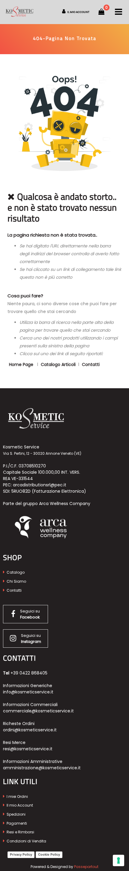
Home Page (21, 364)
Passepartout (86, 866)
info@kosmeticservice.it (28, 692)
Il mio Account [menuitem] (19, 805)
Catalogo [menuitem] (15, 572)
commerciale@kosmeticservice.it (38, 711)
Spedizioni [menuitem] (16, 814)
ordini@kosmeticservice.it (30, 730)
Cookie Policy (49, 854)
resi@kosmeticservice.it (27, 749)
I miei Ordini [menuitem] (17, 796)
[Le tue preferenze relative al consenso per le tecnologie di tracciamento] (118, 860)
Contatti (91, 364)
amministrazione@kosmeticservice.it (42, 768)
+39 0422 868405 (28, 673)
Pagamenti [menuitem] (16, 823)
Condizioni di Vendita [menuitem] (26, 841)
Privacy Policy (21, 854)
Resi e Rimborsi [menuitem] (20, 832)
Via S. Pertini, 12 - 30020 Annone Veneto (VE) (42, 453)
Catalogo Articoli (58, 364)
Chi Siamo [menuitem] (16, 581)
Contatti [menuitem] (14, 590)
